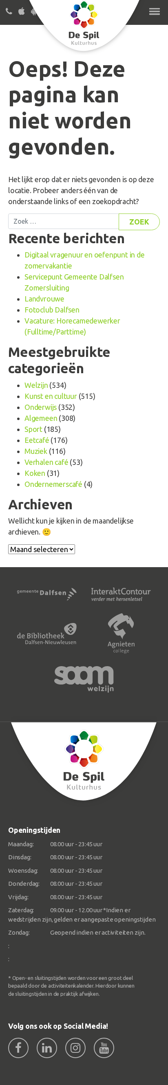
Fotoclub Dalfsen (52, 310)
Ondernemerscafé (53, 484)
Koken (34, 473)
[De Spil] (84, 761)
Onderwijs (40, 407)
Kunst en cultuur (50, 396)
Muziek (35, 451)
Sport (33, 429)
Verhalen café (46, 462)
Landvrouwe (44, 299)
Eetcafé (36, 440)
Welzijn (36, 385)
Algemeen (40, 418)
